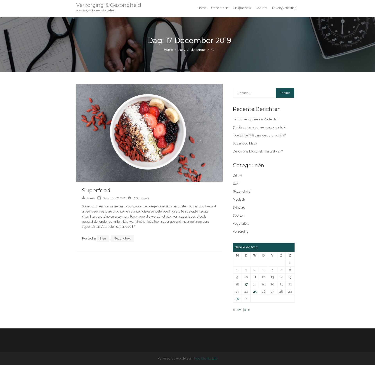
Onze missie (220, 8)
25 (255, 291)
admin (91, 198)
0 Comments (141, 198)
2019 (181, 50)
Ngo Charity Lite (205, 358)
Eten (103, 238)
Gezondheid (122, 238)
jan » (246, 310)
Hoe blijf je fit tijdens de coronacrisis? (259, 135)
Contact (261, 8)
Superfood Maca (245, 143)
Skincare (239, 207)
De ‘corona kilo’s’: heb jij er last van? (258, 151)
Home (201, 8)
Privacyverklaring (284, 8)
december (198, 50)
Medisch (239, 199)
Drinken (238, 175)
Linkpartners (242, 8)
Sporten (238, 215)
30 (237, 299)
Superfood (96, 190)
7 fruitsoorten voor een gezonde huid (259, 127)
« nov (237, 310)
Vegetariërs (241, 223)
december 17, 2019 (114, 198)
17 (246, 284)
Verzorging (240, 231)
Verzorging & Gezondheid (108, 5)
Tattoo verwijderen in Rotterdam (256, 119)
